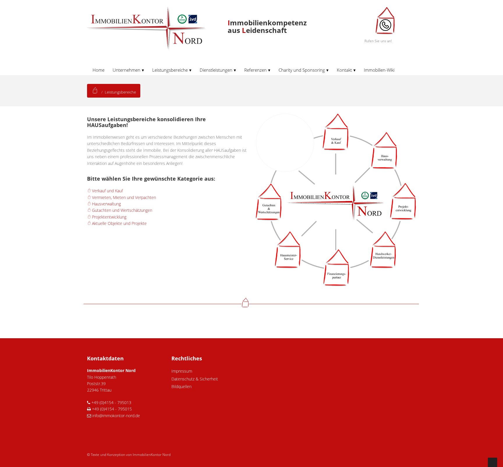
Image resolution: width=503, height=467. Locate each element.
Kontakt (344, 70)
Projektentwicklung (109, 217)
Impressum (181, 371)
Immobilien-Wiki (379, 70)
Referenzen (255, 70)
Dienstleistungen (216, 70)
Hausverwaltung (106, 204)
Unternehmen (126, 70)
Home (99, 70)
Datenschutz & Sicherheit (194, 379)
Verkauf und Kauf (107, 190)
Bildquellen (181, 386)
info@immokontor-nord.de (115, 415)
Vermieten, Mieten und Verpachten (124, 197)
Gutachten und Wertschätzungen (122, 210)
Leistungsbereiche (170, 70)
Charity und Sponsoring (302, 70)
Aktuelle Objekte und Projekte (119, 223)
